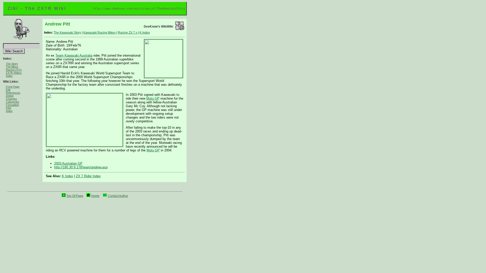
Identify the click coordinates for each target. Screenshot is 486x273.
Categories (12, 101)
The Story (12, 63)
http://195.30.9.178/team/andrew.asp (81, 167)
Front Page (12, 86)
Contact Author (118, 196)
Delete (10, 95)
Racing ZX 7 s (127, 32)
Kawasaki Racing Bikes (99, 32)
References (13, 92)
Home (95, 196)
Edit (8, 89)
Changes (11, 98)
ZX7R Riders (14, 72)
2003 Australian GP (68, 163)
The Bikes (12, 66)
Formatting (12, 104)
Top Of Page (74, 196)
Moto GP (152, 98)
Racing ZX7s (14, 69)
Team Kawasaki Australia (73, 55)
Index (9, 75)
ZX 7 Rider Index (88, 176)
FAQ (8, 107)
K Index (144, 32)
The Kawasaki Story (67, 32)
